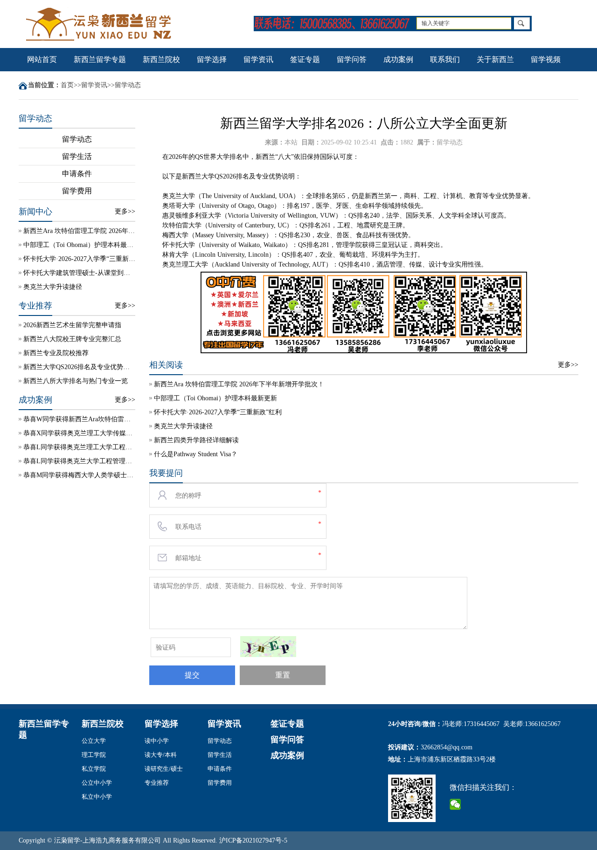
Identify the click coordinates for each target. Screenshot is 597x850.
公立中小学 (97, 782)
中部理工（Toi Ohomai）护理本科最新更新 (79, 244)
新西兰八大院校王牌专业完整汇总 (72, 339)
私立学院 (94, 768)
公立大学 (94, 740)
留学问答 (352, 59)
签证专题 (305, 59)
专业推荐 (157, 782)
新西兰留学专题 (100, 59)
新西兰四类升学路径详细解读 (196, 440)
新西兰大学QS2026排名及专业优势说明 (79, 366)
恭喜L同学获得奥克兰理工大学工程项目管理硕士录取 (79, 447)
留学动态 (128, 85)
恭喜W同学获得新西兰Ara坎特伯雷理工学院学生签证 (79, 419)
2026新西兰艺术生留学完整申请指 (72, 325)
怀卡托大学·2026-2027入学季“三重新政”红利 (79, 258)
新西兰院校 (161, 59)
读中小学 (157, 740)
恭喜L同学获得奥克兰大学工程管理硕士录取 (79, 461)
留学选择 (212, 59)
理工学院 (94, 754)
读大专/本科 (161, 754)
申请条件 (77, 174)
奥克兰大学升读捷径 (52, 286)
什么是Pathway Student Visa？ (195, 454)
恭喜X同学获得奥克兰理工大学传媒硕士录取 (79, 433)
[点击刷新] (268, 646)
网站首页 (42, 59)
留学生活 (77, 156)
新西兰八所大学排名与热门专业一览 (75, 380)
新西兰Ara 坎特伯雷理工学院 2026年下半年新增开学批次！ (79, 230)
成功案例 (398, 59)
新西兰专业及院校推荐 (56, 353)
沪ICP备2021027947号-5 (253, 840)
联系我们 (445, 59)
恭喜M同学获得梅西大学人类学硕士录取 (79, 475)
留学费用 (77, 191)
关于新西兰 (495, 59)
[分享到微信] (455, 804)
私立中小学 (97, 796)
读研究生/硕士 (164, 768)
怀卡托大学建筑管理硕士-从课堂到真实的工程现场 (79, 272)
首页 (67, 85)
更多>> (125, 211)
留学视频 (546, 59)
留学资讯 (258, 59)
